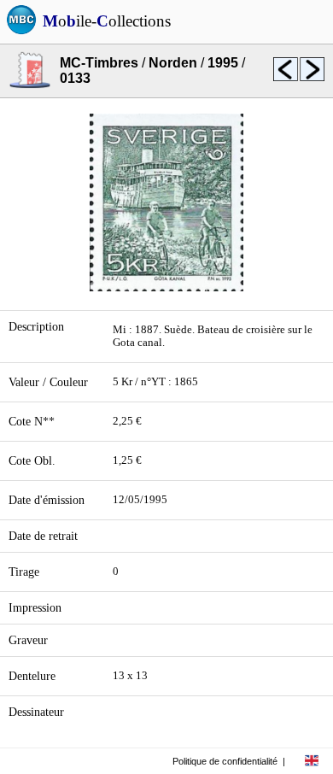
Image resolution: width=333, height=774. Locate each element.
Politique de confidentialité (225, 761)
